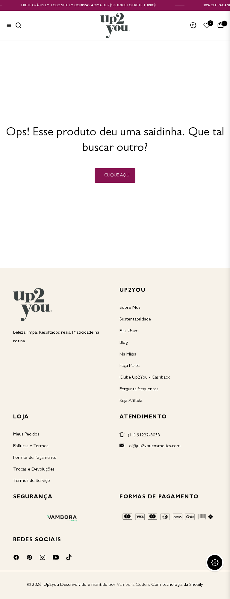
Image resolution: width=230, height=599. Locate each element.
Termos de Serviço (31, 481)
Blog (123, 343)
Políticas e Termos (31, 446)
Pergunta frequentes (138, 389)
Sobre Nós (129, 307)
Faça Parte (129, 366)
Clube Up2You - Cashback (144, 377)
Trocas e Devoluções (34, 469)
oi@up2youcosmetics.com (154, 446)
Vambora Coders (133, 585)
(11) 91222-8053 (144, 435)
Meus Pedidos (26, 434)
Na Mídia (127, 354)
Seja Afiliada (130, 401)
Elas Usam (129, 331)
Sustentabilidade (135, 319)
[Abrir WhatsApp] (215, 584)
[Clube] (193, 25)
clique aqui (117, 175)
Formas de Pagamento (35, 458)
